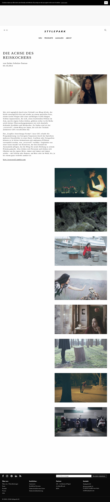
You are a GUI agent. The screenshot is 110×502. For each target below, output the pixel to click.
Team (3, 486)
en (7, 30)
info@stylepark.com (88, 490)
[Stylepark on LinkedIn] (16, 476)
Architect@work (60, 486)
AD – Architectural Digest (63, 484)
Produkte (48, 38)
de (4, 30)
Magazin (59, 38)
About (69, 38)
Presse (4, 491)
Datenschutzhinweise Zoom (37, 488)
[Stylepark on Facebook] (3, 476)
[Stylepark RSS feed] (20, 476)
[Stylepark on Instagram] (7, 476)
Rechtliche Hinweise (35, 486)
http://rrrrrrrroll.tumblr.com (14, 159)
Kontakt (4, 488)
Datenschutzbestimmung (36, 491)
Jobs (3, 493)
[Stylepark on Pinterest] (11, 476)
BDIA (57, 488)
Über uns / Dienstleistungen (10, 484)
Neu (40, 38)
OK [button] (106, 2)
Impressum (32, 484)
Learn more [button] (64, 2)
